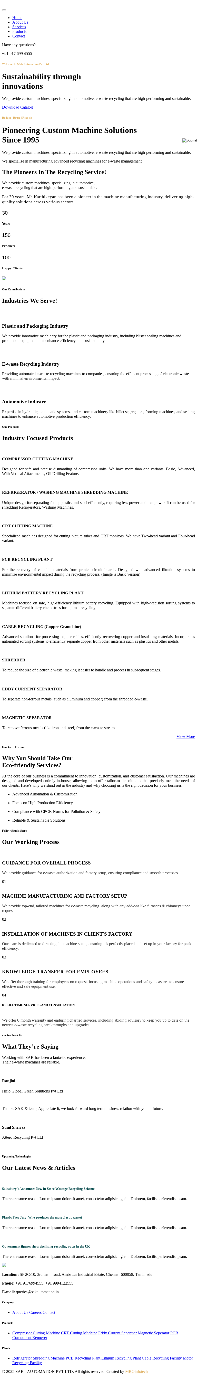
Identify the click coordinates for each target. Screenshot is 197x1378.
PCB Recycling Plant (83, 1358)
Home (17, 17)
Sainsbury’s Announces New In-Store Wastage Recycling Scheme (48, 1189)
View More (185, 736)
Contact (18, 36)
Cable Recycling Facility (162, 1358)
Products (19, 31)
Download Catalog (17, 107)
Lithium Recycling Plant (121, 1358)
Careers (35, 1312)
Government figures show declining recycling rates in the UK (46, 1246)
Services (19, 27)
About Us (20, 22)
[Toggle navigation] (4, 10)
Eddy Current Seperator (117, 1333)
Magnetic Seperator (153, 1333)
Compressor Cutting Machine (36, 1333)
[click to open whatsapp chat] (189, 140)
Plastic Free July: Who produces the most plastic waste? (42, 1217)
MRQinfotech (136, 1371)
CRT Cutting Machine (79, 1333)
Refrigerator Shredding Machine (38, 1358)
